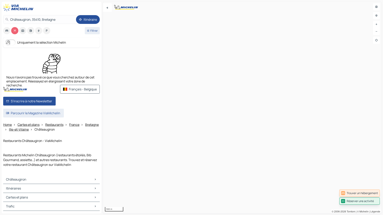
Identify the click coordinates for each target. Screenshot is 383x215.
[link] (359, 193)
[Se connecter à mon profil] (376, 6)
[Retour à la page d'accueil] (19, 7)
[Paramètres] (376, 15)
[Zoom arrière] (376, 31)
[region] (242, 107)
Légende (375, 211)
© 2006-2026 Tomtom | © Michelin (350, 211)
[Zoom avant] (376, 24)
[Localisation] (376, 40)
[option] (6, 30)
